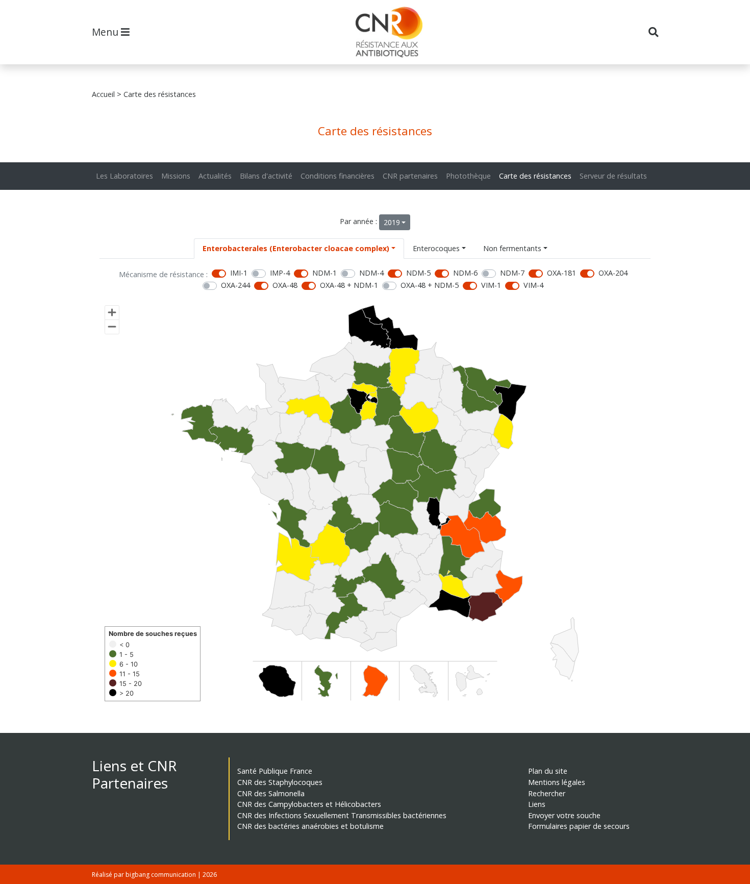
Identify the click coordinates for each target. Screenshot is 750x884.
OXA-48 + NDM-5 (430, 285)
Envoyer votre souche (564, 815)
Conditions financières (337, 176)
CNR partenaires (410, 176)
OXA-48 (284, 285)
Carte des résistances (535, 176)
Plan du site (547, 771)
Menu (106, 32)
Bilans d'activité (266, 176)
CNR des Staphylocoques (279, 782)
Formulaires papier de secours (579, 826)
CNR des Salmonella (271, 793)
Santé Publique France (274, 771)
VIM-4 (533, 285)
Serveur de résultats (613, 176)
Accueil (103, 94)
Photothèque (468, 176)
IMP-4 (280, 273)
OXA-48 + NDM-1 (349, 285)
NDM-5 (418, 273)
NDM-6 (465, 273)
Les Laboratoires (124, 176)
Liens (536, 804)
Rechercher (546, 793)
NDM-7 (512, 273)
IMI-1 (238, 273)
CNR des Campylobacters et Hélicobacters (309, 804)
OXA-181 (561, 273)
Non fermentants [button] (512, 248)
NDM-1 (324, 273)
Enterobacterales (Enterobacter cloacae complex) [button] (296, 248)
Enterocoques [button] (436, 248)
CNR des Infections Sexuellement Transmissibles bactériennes (341, 815)
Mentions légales (556, 782)
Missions (175, 176)
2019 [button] (392, 222)
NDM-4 (371, 273)
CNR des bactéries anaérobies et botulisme (310, 826)
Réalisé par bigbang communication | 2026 (154, 874)
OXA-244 (235, 285)
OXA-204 (613, 273)
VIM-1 (491, 285)
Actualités (215, 176)
